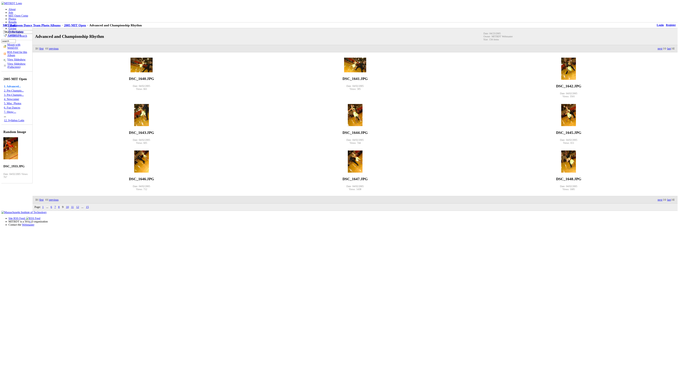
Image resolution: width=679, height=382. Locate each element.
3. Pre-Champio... (14, 94)
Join (10, 12)
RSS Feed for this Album (17, 54)
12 (77, 207)
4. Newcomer (11, 99)
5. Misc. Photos (12, 103)
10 (67, 207)
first (41, 48)
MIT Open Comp (18, 15)
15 (87, 207)
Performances (16, 31)
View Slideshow (16, 59)
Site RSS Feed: (17, 218)
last (669, 48)
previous (54, 48)
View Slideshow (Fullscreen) (16, 65)
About (12, 9)
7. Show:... (10, 111)
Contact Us (14, 34)
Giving (12, 28)
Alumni (12, 25)
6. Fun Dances (12, 107)
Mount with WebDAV (13, 46)
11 (72, 207)
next (660, 48)
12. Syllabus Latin (14, 120)
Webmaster (28, 224)
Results (12, 22)
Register (671, 25)
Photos (12, 18)
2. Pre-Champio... (14, 90)
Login (660, 25)
